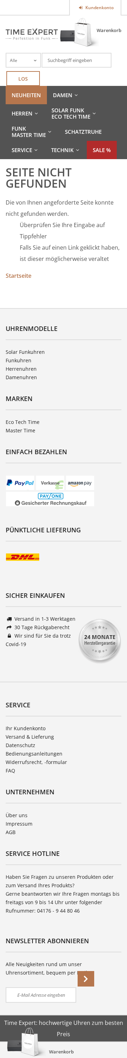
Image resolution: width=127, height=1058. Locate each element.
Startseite (18, 276)
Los (23, 78)
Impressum (19, 823)
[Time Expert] (32, 34)
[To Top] (109, 1032)
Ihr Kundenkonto (26, 728)
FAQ (10, 770)
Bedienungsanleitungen (34, 753)
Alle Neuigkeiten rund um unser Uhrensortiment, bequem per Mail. (47, 968)
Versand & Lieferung (30, 736)
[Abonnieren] (86, 979)
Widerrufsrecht (24, 762)
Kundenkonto (99, 8)
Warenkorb (109, 30)
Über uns (17, 815)
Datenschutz (20, 745)
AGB (11, 832)
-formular (55, 762)
